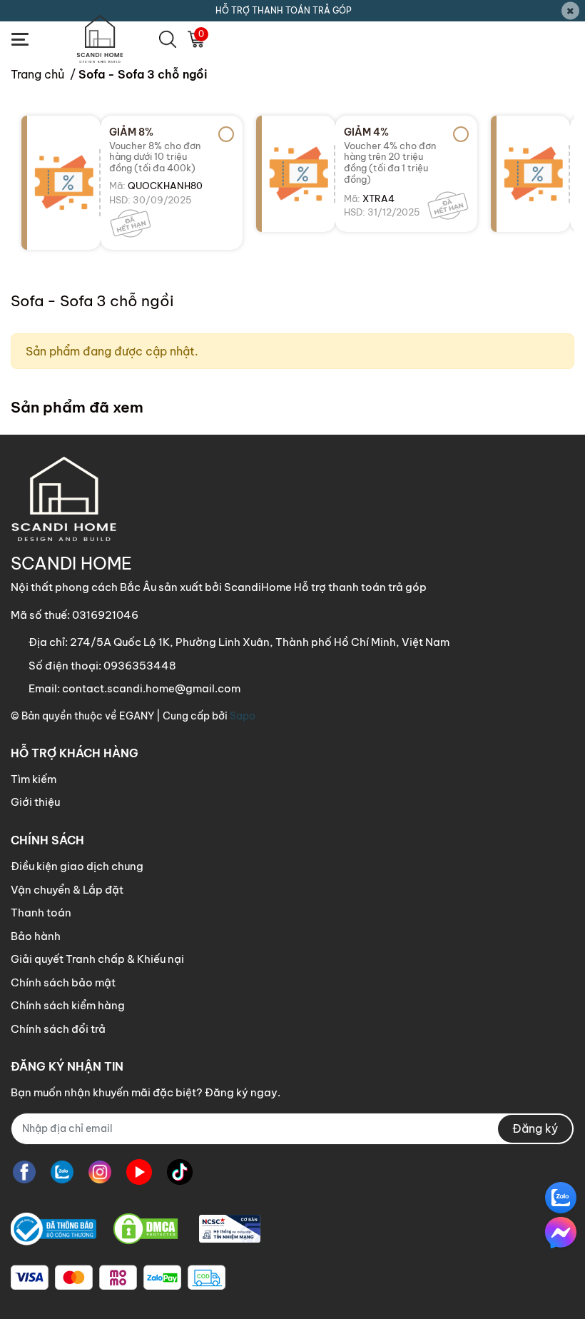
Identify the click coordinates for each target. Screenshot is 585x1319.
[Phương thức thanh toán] (118, 1277)
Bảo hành (36, 936)
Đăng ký (535, 1128)
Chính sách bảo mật (63, 982)
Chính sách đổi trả (58, 1029)
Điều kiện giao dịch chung (77, 866)
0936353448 (139, 665)
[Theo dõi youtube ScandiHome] (139, 1172)
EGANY (136, 715)
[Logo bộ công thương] (135, 1229)
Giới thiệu (35, 802)
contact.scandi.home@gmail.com (151, 688)
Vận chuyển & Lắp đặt (67, 889)
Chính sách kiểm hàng (68, 1005)
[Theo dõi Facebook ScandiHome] (24, 1172)
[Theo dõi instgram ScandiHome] (99, 1172)
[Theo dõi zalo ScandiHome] (62, 1172)
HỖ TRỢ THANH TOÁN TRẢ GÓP (283, 10)
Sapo (242, 715)
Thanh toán (41, 912)
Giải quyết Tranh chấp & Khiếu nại (97, 959)
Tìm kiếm (33, 779)
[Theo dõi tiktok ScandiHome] (180, 1172)
